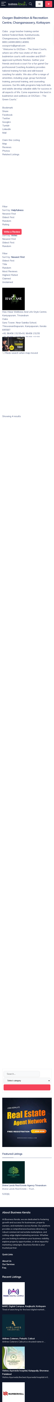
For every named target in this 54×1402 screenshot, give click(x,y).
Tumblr (5, 125)
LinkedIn (6, 129)
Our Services (8, 1264)
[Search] (30, 4)
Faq (4, 1267)
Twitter (6, 118)
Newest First (9, 213)
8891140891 (22, 42)
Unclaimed (7, 282)
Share (5, 111)
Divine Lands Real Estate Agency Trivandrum (24, 1185)
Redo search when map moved (21, 353)
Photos (6, 150)
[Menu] (3, 4)
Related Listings (10, 154)
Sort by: (13, 210)
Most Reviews (9, 271)
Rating (5, 224)
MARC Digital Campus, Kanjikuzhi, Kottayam (24, 1306)
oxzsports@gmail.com (13, 45)
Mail (4, 132)
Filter (5, 206)
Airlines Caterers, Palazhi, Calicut (18, 1338)
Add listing (48, 4)
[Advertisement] (27, 535)
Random (6, 220)
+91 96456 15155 (30, 333)
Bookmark (7, 107)
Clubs (5, 31)
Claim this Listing (11, 140)
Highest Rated (10, 275)
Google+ (6, 122)
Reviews (6, 147)
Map (4, 143)
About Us (6, 1261)
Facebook (7, 114)
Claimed (6, 278)
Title (4, 264)
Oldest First (8, 217)
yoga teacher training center (24, 31)
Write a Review (12, 231)
